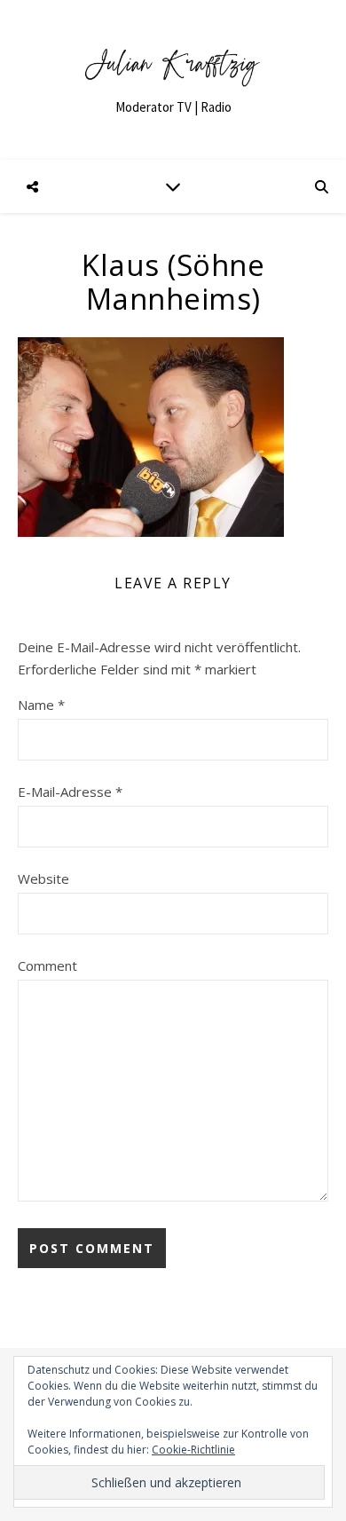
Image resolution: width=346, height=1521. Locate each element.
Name (41, 704)
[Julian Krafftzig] (173, 80)
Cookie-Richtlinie (193, 1449)
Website (43, 878)
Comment (47, 965)
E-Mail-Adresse (70, 791)
